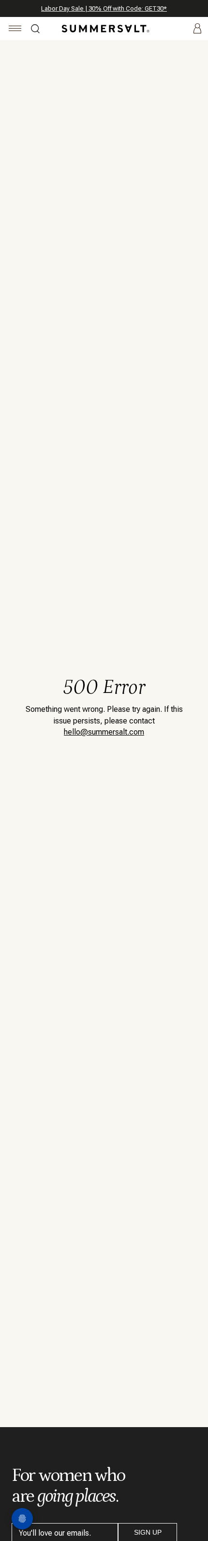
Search (35, 30)
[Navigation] (15, 29)
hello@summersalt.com (104, 732)
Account (197, 29)
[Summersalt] (104, 28)
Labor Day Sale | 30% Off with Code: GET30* (104, 8)
